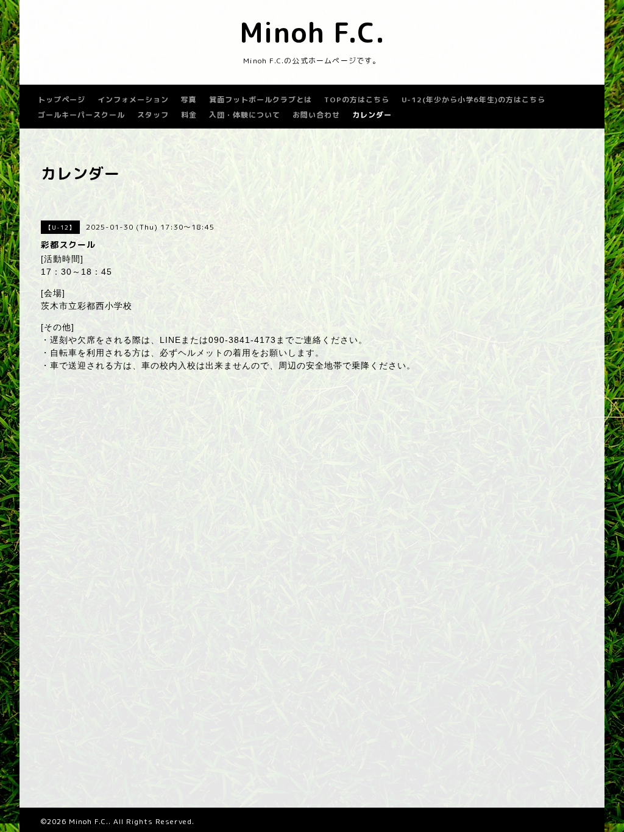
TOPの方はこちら (356, 99)
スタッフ (153, 115)
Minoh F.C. (312, 32)
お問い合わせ (316, 115)
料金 (189, 115)
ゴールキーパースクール (81, 115)
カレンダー (372, 115)
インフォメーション (133, 99)
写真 (189, 99)
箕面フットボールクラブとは (260, 99)
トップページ (61, 99)
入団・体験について (244, 115)
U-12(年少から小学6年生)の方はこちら (473, 99)
